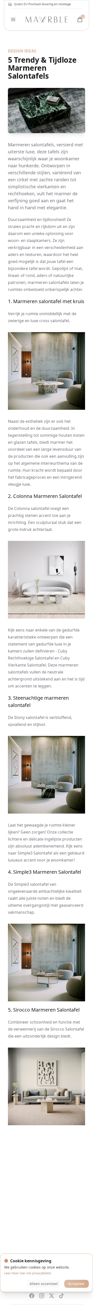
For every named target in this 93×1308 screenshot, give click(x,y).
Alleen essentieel (44, 1283)
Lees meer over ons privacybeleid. (27, 1273)
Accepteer (76, 1283)
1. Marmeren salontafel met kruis (46, 301)
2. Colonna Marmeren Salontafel (45, 496)
